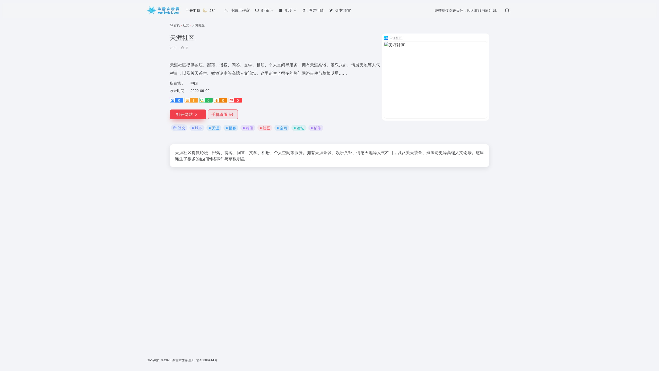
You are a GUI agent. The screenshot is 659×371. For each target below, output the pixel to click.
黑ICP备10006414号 (202, 360)
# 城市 (197, 127)
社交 (186, 25)
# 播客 (231, 127)
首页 (177, 25)
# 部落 (316, 127)
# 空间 (282, 127)
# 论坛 (299, 127)
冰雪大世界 (180, 360)
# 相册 (248, 127)
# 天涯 (214, 127)
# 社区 (265, 127)
